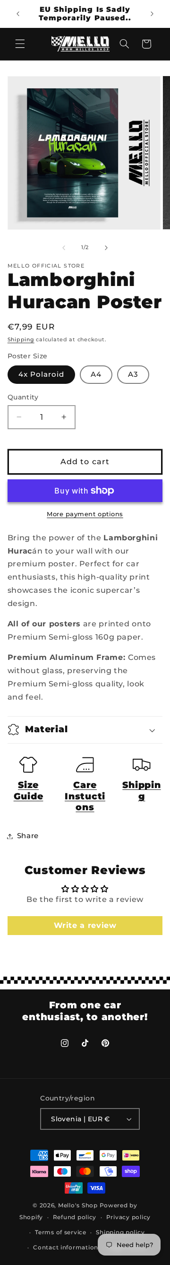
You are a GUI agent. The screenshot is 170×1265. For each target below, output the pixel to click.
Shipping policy (120, 1232)
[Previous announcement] (18, 13)
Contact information (65, 1247)
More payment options (85, 514)
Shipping (21, 340)
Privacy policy (128, 1217)
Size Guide (28, 790)
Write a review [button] (85, 925)
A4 (96, 374)
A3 (133, 374)
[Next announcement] (152, 13)
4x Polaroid (41, 374)
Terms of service (60, 1232)
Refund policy (75, 1217)
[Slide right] (106, 247)
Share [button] (28, 836)
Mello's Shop (78, 1205)
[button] (20, 44)
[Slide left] (63, 247)
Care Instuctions (85, 796)
